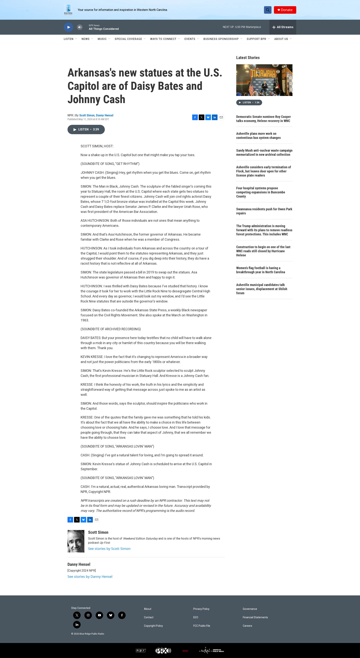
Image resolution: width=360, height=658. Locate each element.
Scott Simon (86, 115)
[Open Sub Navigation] (76, 38)
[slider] (85, 27)
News (86, 38)
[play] (68, 27)
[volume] (79, 27)
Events (189, 38)
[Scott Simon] (76, 541)
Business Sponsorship (221, 38)
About (147, 609)
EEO (195, 617)
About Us (281, 38)
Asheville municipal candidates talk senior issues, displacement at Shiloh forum (261, 289)
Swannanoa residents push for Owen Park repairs (264, 211)
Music (102, 38)
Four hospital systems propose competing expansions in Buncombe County (260, 192)
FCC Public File (201, 625)
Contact (148, 617)
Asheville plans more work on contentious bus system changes (258, 136)
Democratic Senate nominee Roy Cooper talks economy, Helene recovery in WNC (263, 119)
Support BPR (256, 38)
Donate (286, 10)
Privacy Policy (201, 609)
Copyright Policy (153, 625)
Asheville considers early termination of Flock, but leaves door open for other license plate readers (263, 171)
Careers (247, 625)
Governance (250, 609)
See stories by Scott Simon (109, 548)
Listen (69, 38)
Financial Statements (255, 617)
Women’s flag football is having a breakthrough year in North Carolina (260, 270)
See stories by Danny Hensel (90, 576)
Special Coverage (128, 38)
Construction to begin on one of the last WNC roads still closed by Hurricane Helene (263, 251)
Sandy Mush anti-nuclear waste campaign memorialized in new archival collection (264, 152)
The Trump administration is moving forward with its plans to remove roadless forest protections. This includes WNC (264, 230)
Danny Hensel (104, 115)
